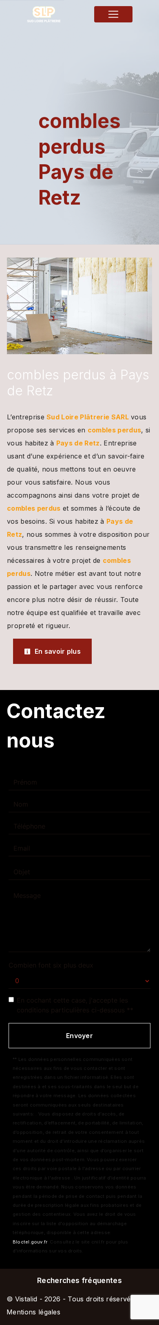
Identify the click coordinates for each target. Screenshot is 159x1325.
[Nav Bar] (113, 14)
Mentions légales (33, 1312)
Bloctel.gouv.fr (30, 1242)
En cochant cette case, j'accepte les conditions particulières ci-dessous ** (75, 1005)
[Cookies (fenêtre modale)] (2, 1320)
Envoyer (79, 1036)
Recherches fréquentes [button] (79, 1280)
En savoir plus (57, 651)
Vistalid (26, 1299)
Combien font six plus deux (51, 965)
